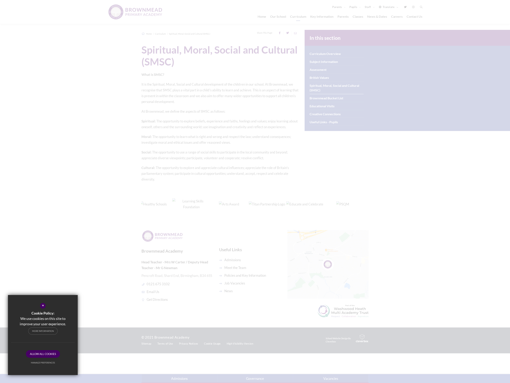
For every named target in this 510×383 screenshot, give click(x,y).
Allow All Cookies (43, 354)
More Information (43, 331)
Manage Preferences (43, 362)
